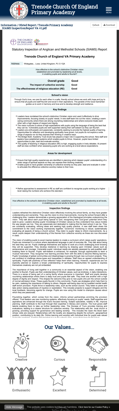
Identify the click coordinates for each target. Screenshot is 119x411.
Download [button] (110, 25)
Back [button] (96, 25)
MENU (109, 12)
